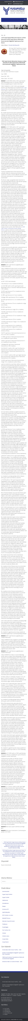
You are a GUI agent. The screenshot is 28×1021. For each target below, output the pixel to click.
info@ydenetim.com (18, 1)
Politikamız (4, 924)
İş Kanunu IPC (5, 909)
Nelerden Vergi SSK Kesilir (8, 921)
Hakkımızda (5, 900)
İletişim (4, 906)
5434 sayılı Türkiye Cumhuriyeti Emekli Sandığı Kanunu (13, 228)
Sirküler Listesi (5, 936)
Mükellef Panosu (6, 918)
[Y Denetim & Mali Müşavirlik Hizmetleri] (14, 10)
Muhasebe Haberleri (5, 1019)
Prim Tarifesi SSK (6, 930)
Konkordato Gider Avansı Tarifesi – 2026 (11, 949)
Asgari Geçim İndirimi (7, 894)
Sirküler (4, 933)
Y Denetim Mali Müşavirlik (13, 45)
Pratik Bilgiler (5, 927)
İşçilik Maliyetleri (6, 912)
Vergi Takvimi (5, 942)
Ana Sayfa (6, 1008)
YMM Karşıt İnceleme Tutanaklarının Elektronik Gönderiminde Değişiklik (13, 957)
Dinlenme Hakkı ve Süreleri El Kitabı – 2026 (12, 961)
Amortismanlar (5, 891)
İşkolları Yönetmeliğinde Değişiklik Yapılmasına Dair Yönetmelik (13, 953)
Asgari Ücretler (5, 897)
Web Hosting (19, 1019)
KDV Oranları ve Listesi (7, 915)
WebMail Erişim (19, 3)
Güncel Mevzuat (8, 1013)
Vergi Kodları (5, 939)
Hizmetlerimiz (5, 903)
